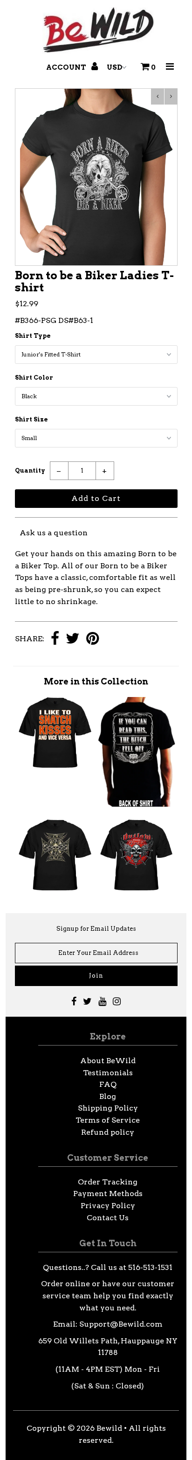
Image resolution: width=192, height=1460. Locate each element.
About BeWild (108, 1060)
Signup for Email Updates (96, 928)
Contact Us (108, 1217)
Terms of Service (107, 1120)
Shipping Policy (108, 1108)
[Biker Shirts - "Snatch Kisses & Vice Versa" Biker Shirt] (55, 766)
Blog (107, 1096)
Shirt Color (34, 377)
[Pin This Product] (92, 639)
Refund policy (107, 1132)
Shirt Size (31, 419)
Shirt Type (33, 335)
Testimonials (108, 1072)
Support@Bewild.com (121, 1324)
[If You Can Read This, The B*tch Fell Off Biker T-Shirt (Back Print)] (137, 804)
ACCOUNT (67, 67)
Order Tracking (107, 1181)
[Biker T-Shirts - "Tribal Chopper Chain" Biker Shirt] (55, 888)
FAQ (108, 1084)
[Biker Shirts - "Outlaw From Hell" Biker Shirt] (137, 888)
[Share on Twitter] (73, 639)
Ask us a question (54, 532)
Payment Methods (108, 1193)
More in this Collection (96, 681)
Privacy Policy (108, 1205)
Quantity (30, 470)
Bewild (109, 1428)
